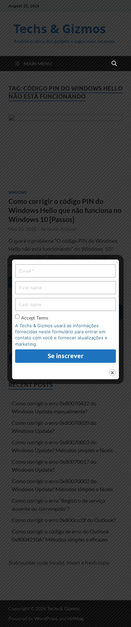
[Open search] (114, 63)
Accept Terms (34, 318)
